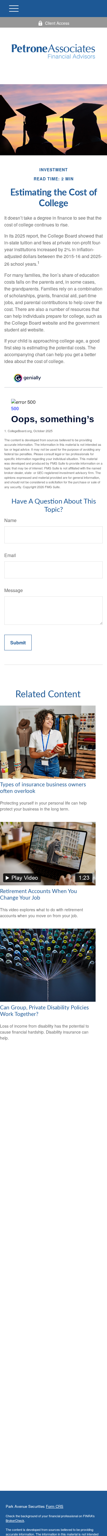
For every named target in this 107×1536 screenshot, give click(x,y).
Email (10, 555)
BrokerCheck (15, 1520)
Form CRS (54, 1506)
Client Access (57, 23)
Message (13, 590)
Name (10, 520)
